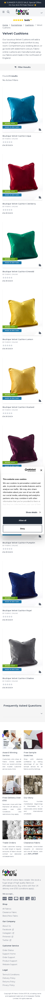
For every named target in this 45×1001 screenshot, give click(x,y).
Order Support (8, 957)
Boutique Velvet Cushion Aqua (16, 136)
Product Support (9, 961)
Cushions (29, 25)
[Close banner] (41, 470)
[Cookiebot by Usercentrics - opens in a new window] (26, 470)
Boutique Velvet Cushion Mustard (18, 407)
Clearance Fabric (9, 912)
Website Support (9, 964)
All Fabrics (6, 909)
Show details (31, 512)
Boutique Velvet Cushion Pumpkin (18, 543)
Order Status (8, 950)
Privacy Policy (8, 985)
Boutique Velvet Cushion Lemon (17, 339)
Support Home (9, 954)
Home (5, 25)
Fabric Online (11, 139)
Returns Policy (8, 982)
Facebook (7, 929)
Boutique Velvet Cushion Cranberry (19, 204)
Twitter (5, 940)
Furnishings (16, 25)
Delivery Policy (8, 978)
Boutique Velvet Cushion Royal (17, 610)
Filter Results (24, 67)
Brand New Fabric (10, 916)
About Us (6, 926)
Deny (22, 529)
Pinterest (6, 936)
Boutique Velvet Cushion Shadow (18, 678)
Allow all (22, 520)
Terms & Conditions (10, 974)
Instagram (7, 933)
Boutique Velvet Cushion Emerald (18, 271)
